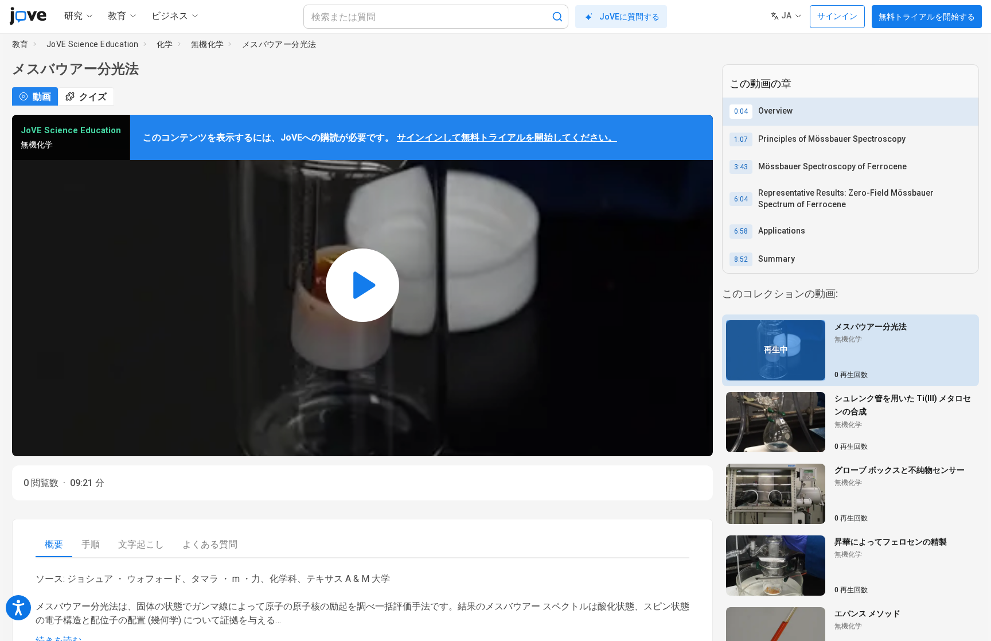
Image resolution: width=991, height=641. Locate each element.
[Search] (557, 16)
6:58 (741, 231)
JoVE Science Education (92, 44)
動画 (42, 96)
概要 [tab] (54, 544)
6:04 (741, 199)
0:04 (741, 111)
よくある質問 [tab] (209, 544)
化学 (165, 44)
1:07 (741, 139)
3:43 (741, 167)
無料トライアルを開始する (927, 16)
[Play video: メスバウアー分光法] (362, 285)
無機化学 (207, 44)
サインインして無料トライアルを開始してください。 (507, 137)
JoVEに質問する (629, 16)
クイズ (93, 96)
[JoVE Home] (27, 16)
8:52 (741, 259)
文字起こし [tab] (141, 544)
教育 (20, 44)
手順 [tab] (90, 544)
